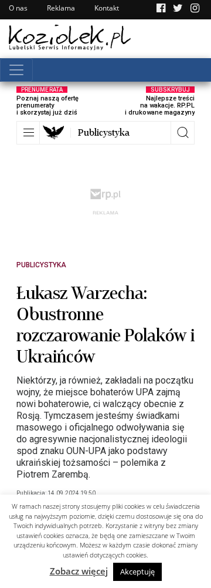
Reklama (61, 8)
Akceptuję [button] (137, 571)
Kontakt (106, 8)
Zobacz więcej (79, 571)
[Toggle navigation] (16, 70)
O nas (18, 8)
